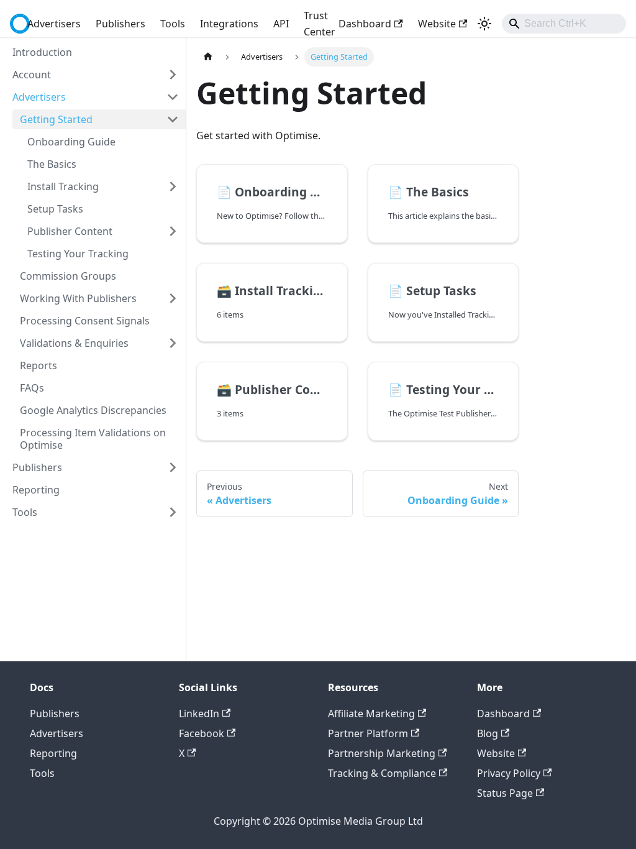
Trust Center (319, 24)
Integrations (229, 23)
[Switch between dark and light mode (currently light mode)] (484, 24)
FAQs (32, 388)
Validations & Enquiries (74, 343)
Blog (487, 733)
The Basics (51, 164)
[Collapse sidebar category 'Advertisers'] (172, 97)
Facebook (201, 733)
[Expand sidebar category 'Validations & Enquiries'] (172, 343)
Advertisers (54, 23)
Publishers (120, 23)
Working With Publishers (78, 298)
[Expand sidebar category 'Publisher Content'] (172, 231)
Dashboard (364, 23)
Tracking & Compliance (382, 773)
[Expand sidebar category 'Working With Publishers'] (172, 298)
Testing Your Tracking (78, 253)
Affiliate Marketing (371, 713)
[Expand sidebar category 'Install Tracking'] (172, 186)
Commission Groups (68, 276)
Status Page (505, 793)
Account (31, 74)
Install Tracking (63, 186)
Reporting (36, 490)
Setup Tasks (55, 209)
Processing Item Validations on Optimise (93, 439)
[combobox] (564, 24)
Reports (38, 365)
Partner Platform (368, 733)
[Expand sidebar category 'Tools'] (172, 512)
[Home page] (208, 57)
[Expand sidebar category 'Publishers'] (172, 467)
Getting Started (56, 119)
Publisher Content (69, 231)
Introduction (42, 52)
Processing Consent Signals (85, 321)
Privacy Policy (508, 773)
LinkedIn (199, 713)
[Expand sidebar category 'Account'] (172, 75)
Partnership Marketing (381, 753)
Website (437, 23)
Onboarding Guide (71, 142)
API (281, 23)
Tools (172, 23)
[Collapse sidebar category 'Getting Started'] (172, 119)
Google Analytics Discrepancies (93, 410)
